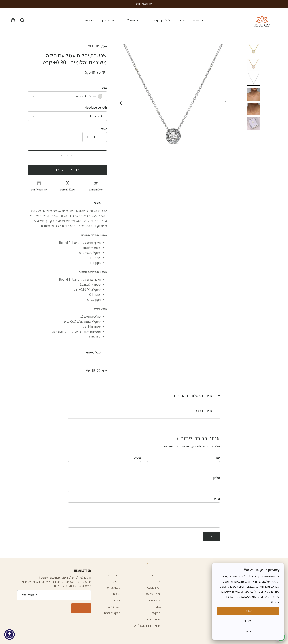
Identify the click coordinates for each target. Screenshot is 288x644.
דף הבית (198, 20)
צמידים (116, 600)
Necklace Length (96, 107)
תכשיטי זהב (114, 606)
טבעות (116, 581)
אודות (181, 20)
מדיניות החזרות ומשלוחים (147, 625)
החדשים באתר (112, 575)
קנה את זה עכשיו (67, 170)
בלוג (158, 606)
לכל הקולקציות (161, 20)
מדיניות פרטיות (202, 410)
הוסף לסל (67, 155)
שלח (211, 536)
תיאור (97, 203)
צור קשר (89, 20)
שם (218, 457)
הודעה (216, 498)
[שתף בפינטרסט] (88, 370)
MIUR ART (94, 46)
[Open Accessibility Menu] (9, 634)
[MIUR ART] (262, 20)
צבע (104, 87)
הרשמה (81, 608)
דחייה (248, 631)
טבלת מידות (93, 352)
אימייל (137, 457)
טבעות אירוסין (110, 20)
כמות (104, 128)
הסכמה (248, 611)
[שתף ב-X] (98, 370)
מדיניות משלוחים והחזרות (194, 395)
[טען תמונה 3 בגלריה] (173, 101)
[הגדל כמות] (86, 137)
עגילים (116, 594)
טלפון (216, 478)
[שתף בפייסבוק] (93, 370)
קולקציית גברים (112, 613)
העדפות (248, 621)
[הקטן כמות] (103, 137)
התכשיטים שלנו (135, 20)
